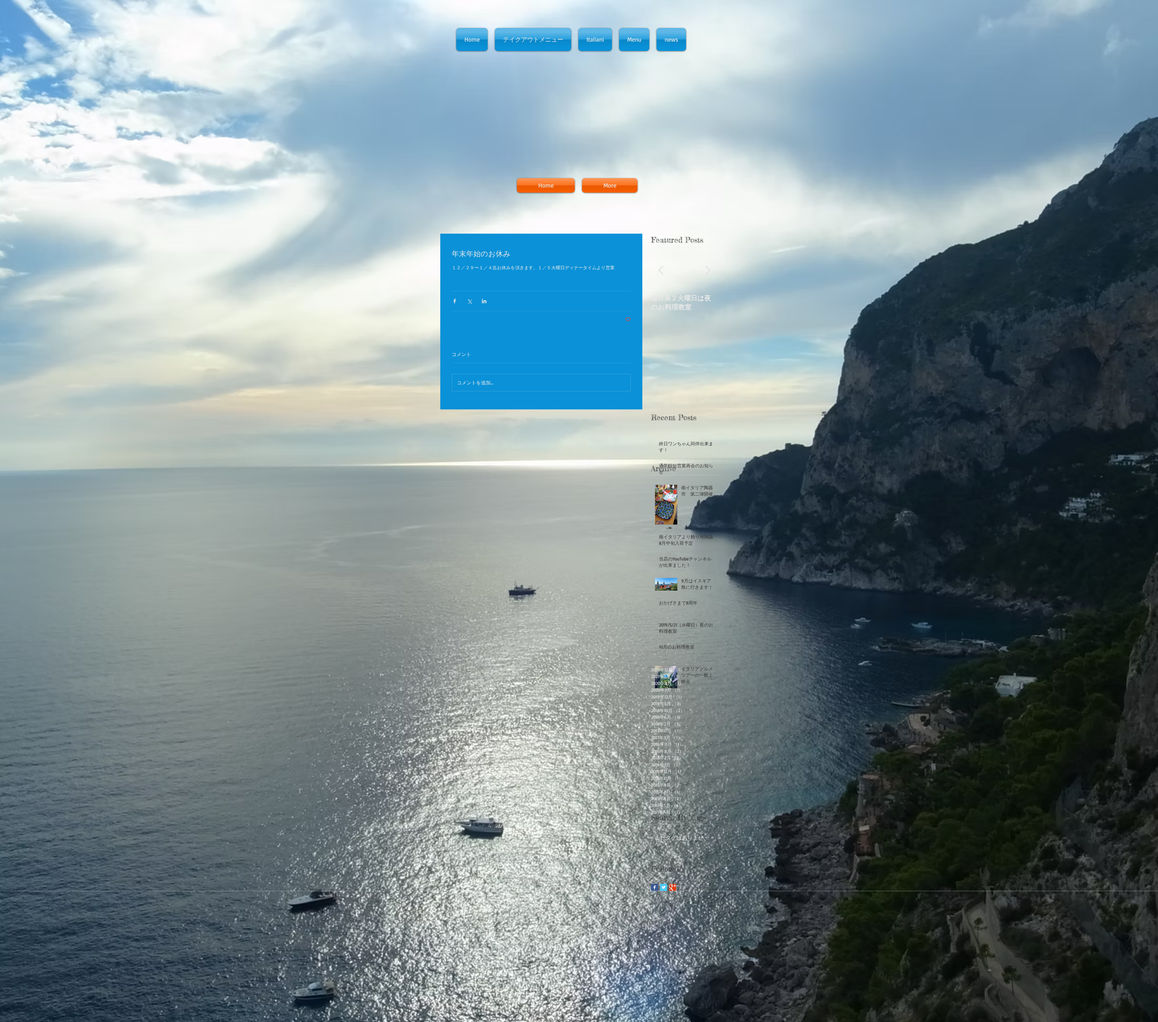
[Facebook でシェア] (454, 301)
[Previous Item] (660, 270)
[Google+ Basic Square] (672, 887)
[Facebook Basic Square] (654, 887)
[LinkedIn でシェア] (484, 301)
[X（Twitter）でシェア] (469, 301)
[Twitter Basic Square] (663, 887)
